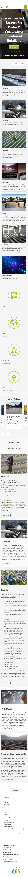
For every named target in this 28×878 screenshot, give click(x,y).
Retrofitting (6, 802)
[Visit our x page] (15, 833)
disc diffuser (17, 621)
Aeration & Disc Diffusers (10, 800)
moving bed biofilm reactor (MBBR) (10, 504)
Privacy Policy (6, 856)
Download (6, 814)
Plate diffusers (7, 498)
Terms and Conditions (9, 822)
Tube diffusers (7, 493)
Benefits (6, 820)
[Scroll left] (3, 434)
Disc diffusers (7, 496)
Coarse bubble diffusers (10, 491)
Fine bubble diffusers (9, 489)
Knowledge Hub (8, 810)
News (5, 812)
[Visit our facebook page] (11, 833)
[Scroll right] (8, 434)
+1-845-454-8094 (10, 847)
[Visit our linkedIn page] (19, 833)
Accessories (7, 804)
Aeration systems (8, 500)
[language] (2, 2)
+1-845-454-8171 (13, 845)
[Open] (25, 7)
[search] (25, 2)
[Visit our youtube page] (11, 837)
